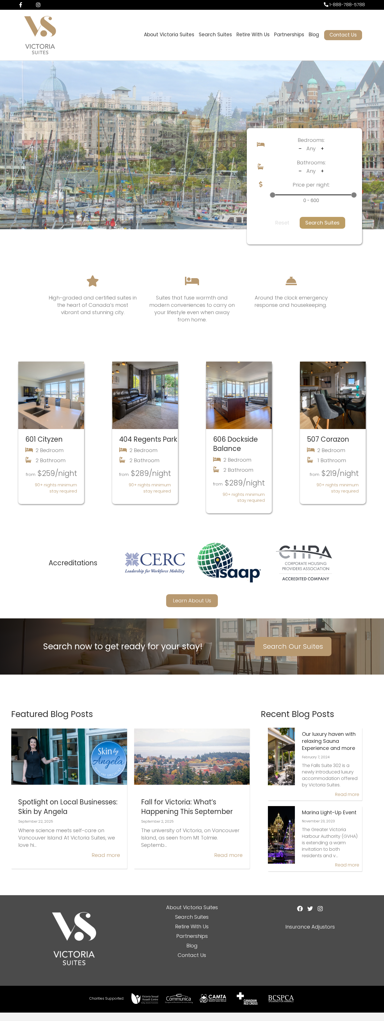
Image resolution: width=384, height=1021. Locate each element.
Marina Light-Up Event (329, 812)
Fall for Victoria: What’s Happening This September (187, 806)
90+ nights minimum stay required (56, 488)
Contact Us (343, 34)
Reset (282, 222)
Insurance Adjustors (310, 926)
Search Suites (215, 34)
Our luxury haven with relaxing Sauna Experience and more (329, 741)
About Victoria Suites (169, 34)
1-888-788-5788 (346, 4)
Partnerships (289, 34)
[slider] (272, 195)
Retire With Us (253, 34)
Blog (314, 34)
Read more (106, 855)
